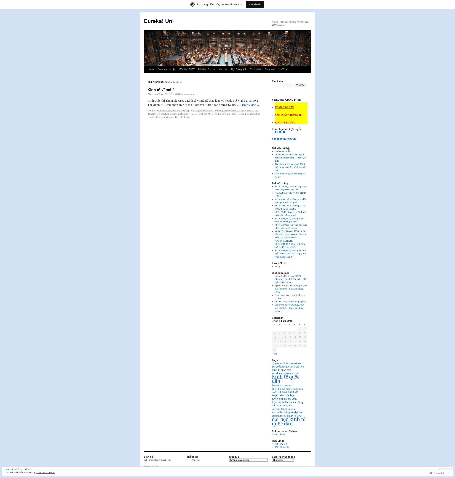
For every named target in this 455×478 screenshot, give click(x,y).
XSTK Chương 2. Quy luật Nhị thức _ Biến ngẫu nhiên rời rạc (291, 279)
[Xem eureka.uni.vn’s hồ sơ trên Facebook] (276, 132)
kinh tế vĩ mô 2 (172, 113)
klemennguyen (186, 94)
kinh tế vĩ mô (158, 113)
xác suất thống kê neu (283, 409)
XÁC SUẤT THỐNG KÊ (288, 115)
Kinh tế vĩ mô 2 (161, 89)
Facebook (270, 69)
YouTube (283, 69)
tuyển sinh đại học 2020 (284, 398)
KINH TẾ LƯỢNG (285, 122)
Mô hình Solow (219, 113)
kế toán (276, 385)
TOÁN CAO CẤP (284, 107)
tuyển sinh (277, 392)
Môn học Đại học (207, 69)
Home (151, 69)
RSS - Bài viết (281, 443)
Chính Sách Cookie (45, 472)
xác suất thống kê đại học (287, 412)
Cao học (223, 69)
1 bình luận (185, 117)
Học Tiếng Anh (239, 69)
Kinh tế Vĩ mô (164, 110)
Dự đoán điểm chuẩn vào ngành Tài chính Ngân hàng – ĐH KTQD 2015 (290, 157)
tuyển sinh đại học (283, 395)
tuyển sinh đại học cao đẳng (287, 402)
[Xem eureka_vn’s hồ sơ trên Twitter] (280, 132)
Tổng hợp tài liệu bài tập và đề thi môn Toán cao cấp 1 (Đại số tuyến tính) (290, 167)
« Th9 (274, 353)
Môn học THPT (187, 69)
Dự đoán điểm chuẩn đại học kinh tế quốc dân (288, 368)
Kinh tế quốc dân (285, 378)
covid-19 (297, 363)
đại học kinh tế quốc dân (167, 117)
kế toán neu (287, 385)
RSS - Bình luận (282, 447)
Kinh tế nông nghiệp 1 (297, 301)
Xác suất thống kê (282, 405)
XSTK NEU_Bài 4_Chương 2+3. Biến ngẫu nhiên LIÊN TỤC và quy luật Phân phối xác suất (291, 253)
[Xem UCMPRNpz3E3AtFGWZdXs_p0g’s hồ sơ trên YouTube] (284, 132)
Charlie (278, 301)
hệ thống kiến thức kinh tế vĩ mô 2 (230, 110)
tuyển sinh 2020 (290, 391)
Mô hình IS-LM (187, 113)
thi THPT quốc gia (281, 388)
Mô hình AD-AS (203, 113)
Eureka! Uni (159, 21)
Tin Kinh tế (255, 69)
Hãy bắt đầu (255, 4)
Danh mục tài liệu (166, 69)
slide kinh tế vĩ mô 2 (236, 113)
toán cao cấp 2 (297, 389)
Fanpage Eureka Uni (284, 138)
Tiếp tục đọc (249, 105)
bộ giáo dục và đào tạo (282, 363)
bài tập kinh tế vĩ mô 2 (203, 110)
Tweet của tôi (278, 434)
